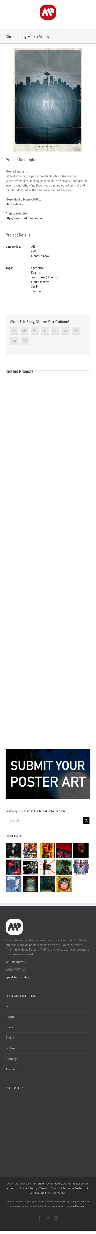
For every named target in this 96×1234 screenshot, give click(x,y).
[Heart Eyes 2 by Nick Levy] (14, 867)
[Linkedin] (65, 331)
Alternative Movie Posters (46, 1183)
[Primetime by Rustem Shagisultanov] (14, 884)
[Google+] (55, 331)
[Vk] (14, 341)
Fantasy (11, 1048)
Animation (12, 1069)
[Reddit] (76, 331)
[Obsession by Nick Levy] (47, 850)
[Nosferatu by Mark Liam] (14, 850)
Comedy (11, 1059)
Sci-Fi (34, 287)
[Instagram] (56, 1218)
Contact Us (58, 1193)
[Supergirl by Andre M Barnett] (81, 850)
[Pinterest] (35, 331)
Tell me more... (16, 962)
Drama (35, 273)
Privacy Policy (28, 1188)
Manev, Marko (40, 256)
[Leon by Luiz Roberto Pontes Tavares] (47, 867)
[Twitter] (24, 331)
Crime (9, 1027)
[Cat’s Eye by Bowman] (30, 884)
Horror (10, 1017)
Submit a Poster (72, 1188)
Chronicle (37, 268)
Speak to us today (17, 977)
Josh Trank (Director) (44, 277)
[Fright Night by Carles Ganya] (30, 867)
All (33, 247)
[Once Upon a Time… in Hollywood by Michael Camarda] (30, 850)
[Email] (25, 341)
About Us (12, 1188)
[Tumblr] (45, 331)
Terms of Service (49, 1188)
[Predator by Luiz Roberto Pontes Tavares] (64, 867)
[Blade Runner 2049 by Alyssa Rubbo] (47, 884)
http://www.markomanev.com (25, 218)
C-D (33, 251)
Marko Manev (14, 204)
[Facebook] (14, 331)
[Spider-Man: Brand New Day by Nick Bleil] (81, 867)
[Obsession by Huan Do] (64, 850)
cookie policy (78, 1206)
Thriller (36, 291)
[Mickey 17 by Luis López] (64, 884)
